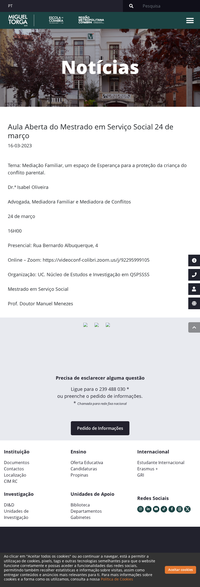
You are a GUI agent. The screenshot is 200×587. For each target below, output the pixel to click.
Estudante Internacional (160, 462)
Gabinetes (81, 517)
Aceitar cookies (180, 569)
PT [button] (10, 5)
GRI (140, 475)
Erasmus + (147, 469)
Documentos (16, 462)
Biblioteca (80, 505)
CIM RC (10, 481)
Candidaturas (84, 469)
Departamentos (86, 511)
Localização (15, 475)
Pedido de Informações (100, 428)
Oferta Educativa (87, 462)
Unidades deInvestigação (16, 514)
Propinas (79, 475)
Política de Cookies (117, 579)
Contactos (14, 469)
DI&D (9, 505)
